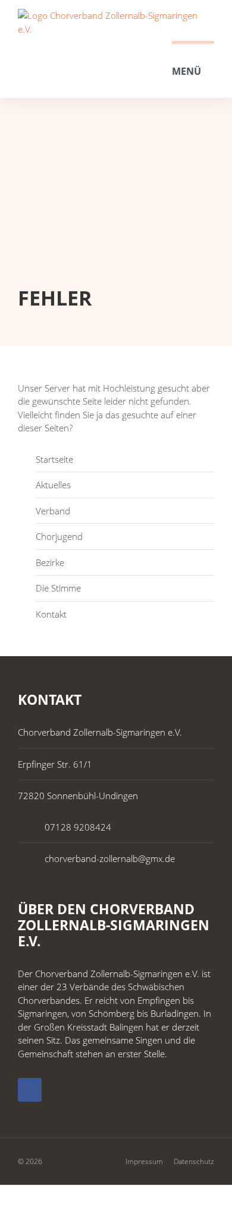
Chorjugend (59, 536)
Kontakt (51, 614)
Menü (186, 71)
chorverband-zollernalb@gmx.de (110, 858)
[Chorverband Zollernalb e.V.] (116, 22)
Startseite (54, 459)
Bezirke (50, 562)
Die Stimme (58, 588)
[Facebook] (30, 1090)
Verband (53, 511)
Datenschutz (194, 1161)
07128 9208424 (78, 827)
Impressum (144, 1161)
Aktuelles (53, 485)
